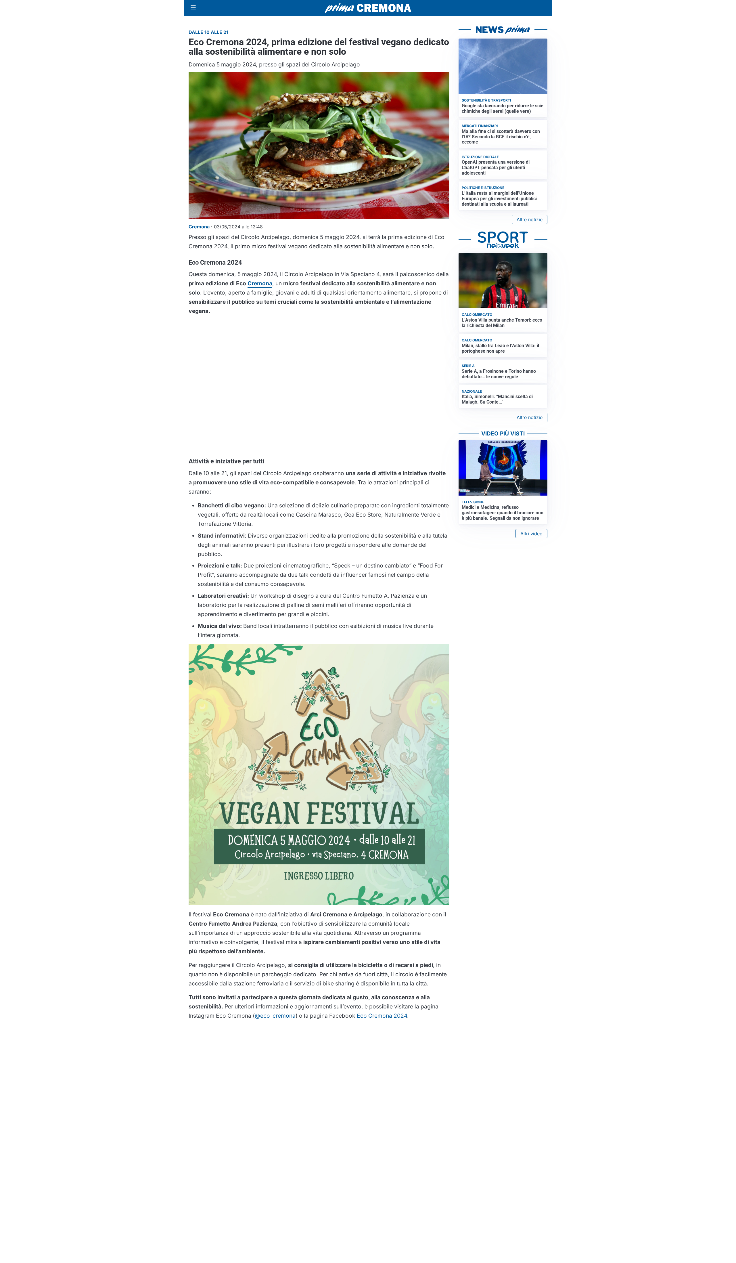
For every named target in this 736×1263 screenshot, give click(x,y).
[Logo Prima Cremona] (368, 8)
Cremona (260, 283)
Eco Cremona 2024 (382, 1015)
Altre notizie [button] (530, 219)
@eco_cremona (275, 1015)
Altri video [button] (531, 533)
